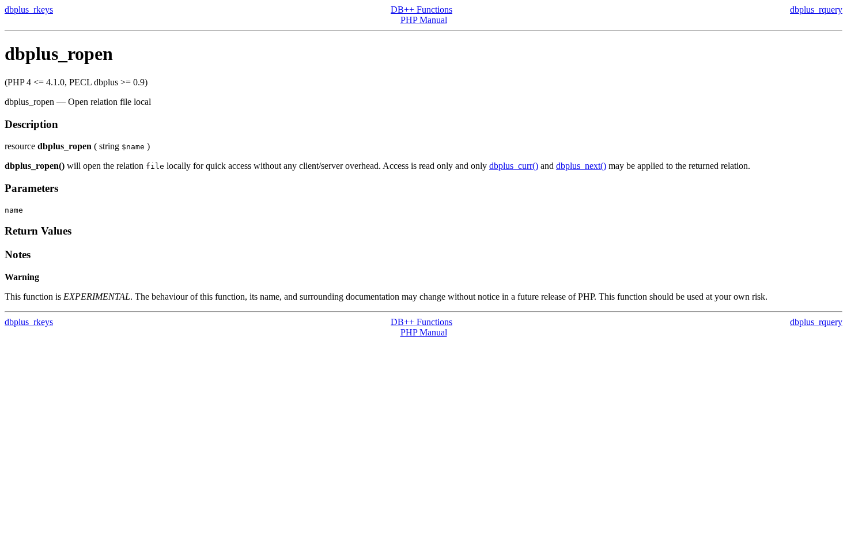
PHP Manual (423, 20)
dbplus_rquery (816, 9)
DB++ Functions (421, 9)
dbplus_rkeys (29, 9)
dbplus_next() (581, 166)
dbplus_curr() (513, 166)
